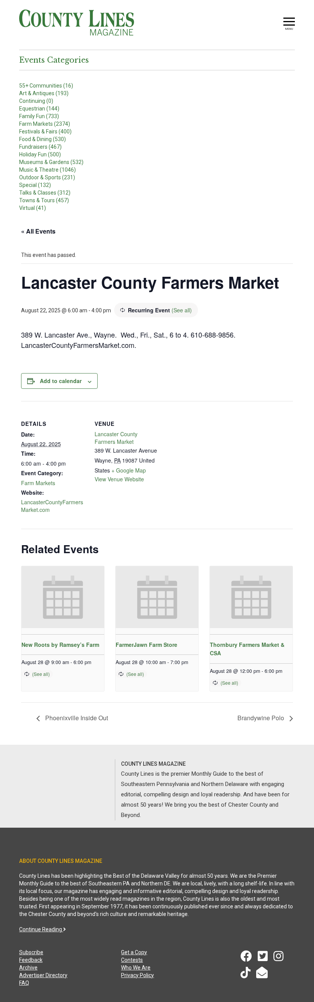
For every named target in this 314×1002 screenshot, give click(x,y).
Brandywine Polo (261, 717)
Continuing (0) (36, 101)
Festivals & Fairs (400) (45, 131)
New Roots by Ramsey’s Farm (60, 644)
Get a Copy (134, 952)
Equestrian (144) (39, 109)
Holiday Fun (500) (40, 154)
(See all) (182, 310)
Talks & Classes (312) (44, 193)
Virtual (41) (32, 208)
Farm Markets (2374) (44, 124)
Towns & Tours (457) (44, 200)
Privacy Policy (137, 975)
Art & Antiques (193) (44, 93)
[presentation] (62, 597)
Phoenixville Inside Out (76, 717)
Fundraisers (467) (40, 147)
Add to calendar (61, 381)
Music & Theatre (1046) (47, 170)
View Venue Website (119, 479)
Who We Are (135, 968)
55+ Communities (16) (46, 86)
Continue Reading (41, 929)
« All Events (38, 231)
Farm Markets (38, 483)
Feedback (31, 960)
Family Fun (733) (39, 116)
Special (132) (35, 185)
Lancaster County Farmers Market (116, 437)
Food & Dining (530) (42, 139)
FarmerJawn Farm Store (146, 644)
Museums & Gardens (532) (51, 162)
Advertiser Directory (43, 975)
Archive (28, 968)
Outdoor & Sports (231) (47, 177)
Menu (289, 29)
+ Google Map (128, 470)
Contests (132, 960)
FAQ (24, 983)
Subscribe (31, 952)
